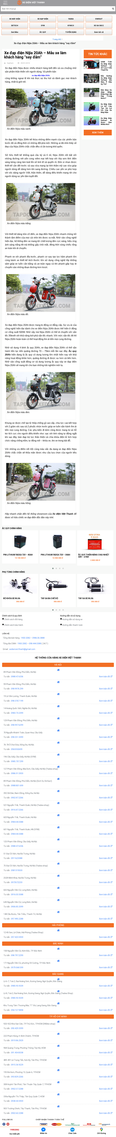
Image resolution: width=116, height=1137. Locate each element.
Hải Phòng (58, 925)
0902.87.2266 (17, 798)
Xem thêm (97, 132)
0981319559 (16, 870)
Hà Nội (58, 664)
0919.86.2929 (17, 1040)
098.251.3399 (17, 737)
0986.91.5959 (17, 773)
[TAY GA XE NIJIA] (95, 585)
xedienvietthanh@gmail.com (22, 649)
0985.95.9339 (17, 986)
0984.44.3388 (17, 822)
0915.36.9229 (17, 1065)
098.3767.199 (17, 701)
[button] (113, 8)
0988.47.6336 (17, 676)
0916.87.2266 (17, 810)
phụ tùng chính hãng (13, 572)
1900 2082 (25, 638)
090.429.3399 (17, 1028)
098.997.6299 (17, 725)
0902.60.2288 (17, 1113)
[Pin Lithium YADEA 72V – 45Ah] (20, 542)
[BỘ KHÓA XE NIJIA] (20, 585)
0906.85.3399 (17, 907)
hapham (10, 63)
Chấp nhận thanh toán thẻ (50, 1120)
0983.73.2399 (17, 713)
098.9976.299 (17, 689)
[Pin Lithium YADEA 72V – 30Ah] (58, 542)
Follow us (7, 1120)
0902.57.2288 (17, 1089)
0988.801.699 (17, 785)
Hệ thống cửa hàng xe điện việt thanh (58, 657)
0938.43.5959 (17, 1101)
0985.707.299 (17, 761)
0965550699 (16, 749)
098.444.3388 (35, 643)
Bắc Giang (58, 974)
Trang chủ (56, 39)
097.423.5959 (17, 937)
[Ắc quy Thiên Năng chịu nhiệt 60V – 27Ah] (95, 542)
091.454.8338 (17, 1052)
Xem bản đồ (104, 676)
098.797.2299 (17, 955)
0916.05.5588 (17, 894)
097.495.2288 (17, 919)
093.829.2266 (17, 1077)
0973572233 (16, 882)
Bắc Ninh (58, 943)
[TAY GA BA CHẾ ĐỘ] (58, 585)
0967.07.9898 (17, 1010)
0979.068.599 (17, 967)
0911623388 (16, 858)
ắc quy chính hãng (12, 528)
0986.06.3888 (38, 638)
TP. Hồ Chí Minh (58, 1016)
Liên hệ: (6, 634)
